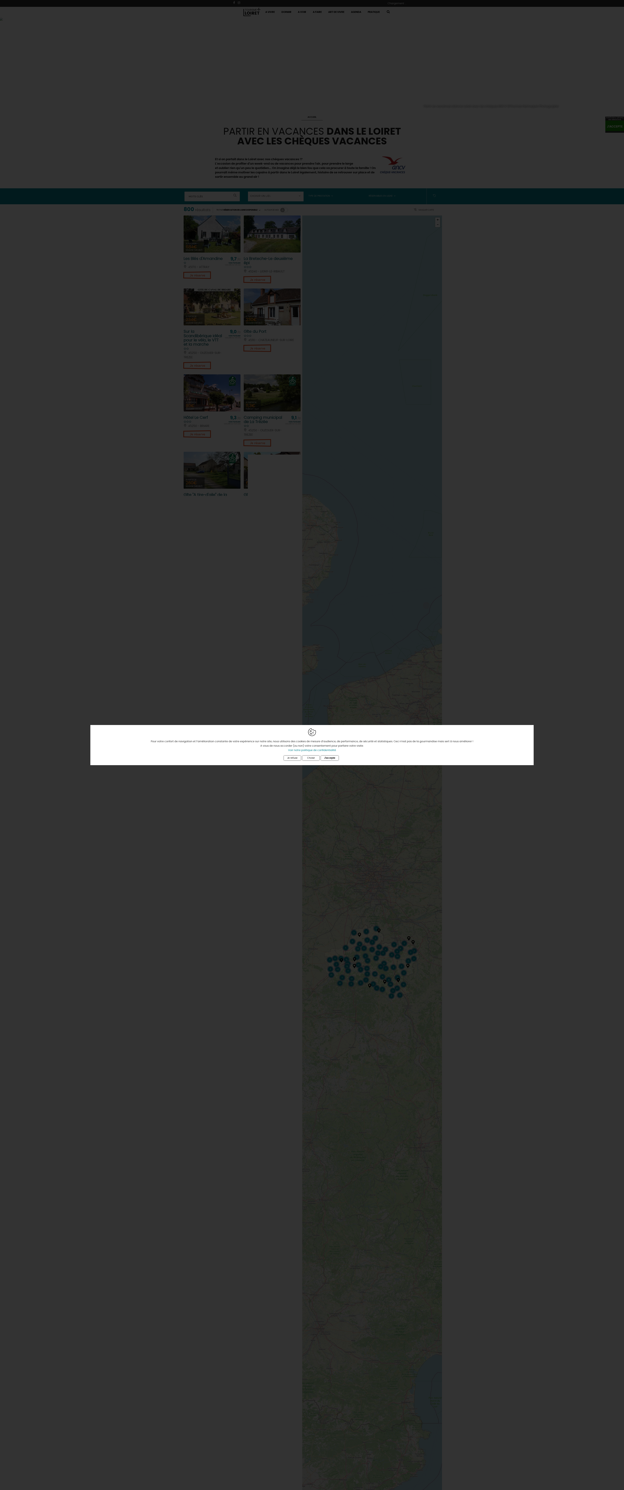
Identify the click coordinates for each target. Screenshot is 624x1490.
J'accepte (329, 758)
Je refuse (292, 758)
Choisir (311, 758)
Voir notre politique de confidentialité (312, 750)
